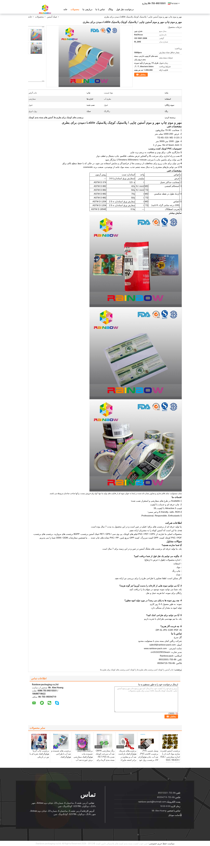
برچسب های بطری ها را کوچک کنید (140, 670)
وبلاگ (110, 9)
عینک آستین (52, 17)
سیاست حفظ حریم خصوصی (161, 843)
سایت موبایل (174, 815)
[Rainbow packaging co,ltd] (45, 9)
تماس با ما (100, 9)
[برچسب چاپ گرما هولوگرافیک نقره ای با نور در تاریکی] (39, 741)
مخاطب (142, 74)
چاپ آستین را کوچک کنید (164, 670)
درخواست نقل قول (125, 9)
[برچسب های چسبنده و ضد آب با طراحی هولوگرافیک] (61, 741)
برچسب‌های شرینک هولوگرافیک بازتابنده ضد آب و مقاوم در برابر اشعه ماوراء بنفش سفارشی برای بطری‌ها (127, 758)
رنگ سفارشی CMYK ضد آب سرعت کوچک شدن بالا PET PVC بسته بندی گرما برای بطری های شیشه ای (105, 756)
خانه (65, 9)
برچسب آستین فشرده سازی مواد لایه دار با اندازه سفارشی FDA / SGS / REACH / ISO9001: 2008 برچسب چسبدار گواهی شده (170, 759)
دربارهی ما (87, 9)
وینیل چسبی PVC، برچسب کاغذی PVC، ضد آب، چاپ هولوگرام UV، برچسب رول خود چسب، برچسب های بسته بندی (148, 758)
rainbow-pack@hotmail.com (152, 802)
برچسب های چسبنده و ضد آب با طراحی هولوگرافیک (61, 753)
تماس (88, 794)
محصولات (75, 9)
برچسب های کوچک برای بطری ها (112, 670)
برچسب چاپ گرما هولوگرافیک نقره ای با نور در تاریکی (39, 753)
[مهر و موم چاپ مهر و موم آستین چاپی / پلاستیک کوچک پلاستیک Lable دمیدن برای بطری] (36, 35)
